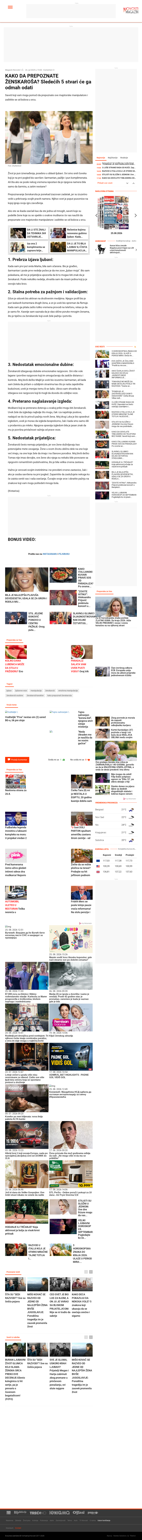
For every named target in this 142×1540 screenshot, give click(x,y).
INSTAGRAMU (50, 554)
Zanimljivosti (60, 1521)
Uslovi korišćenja (104, 1521)
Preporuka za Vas (14, 640)
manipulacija (36, 690)
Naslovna (9, 1521)
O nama (93, 1521)
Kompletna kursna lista (127, 849)
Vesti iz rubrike (13, 1337)
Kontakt (18, 1528)
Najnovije (101, 158)
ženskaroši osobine (15, 695)
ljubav (9, 690)
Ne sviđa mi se (78, 759)
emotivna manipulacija (68, 690)
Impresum (9, 1528)
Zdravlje (18, 1521)
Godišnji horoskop (123, 241)
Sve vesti (100, 347)
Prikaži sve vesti (104, 183)
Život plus (26, 1521)
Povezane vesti (13, 1272)
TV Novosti (83, 1521)
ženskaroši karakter (35, 695)
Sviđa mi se (55, 759)
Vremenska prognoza (106, 803)
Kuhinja (35, 1521)
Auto (76, 1521)
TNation (133, 1536)
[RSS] (135, 346)
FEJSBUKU (64, 554)
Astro (134, 241)
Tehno (69, 1521)
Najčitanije (113, 158)
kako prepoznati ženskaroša (59, 695)
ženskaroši (50, 690)
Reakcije (124, 158)
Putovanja (44, 1521)
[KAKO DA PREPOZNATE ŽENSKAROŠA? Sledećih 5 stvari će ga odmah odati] (49, 137)
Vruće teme (12, 705)
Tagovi (9, 684)
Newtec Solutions (119, 1536)
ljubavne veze (21, 690)
